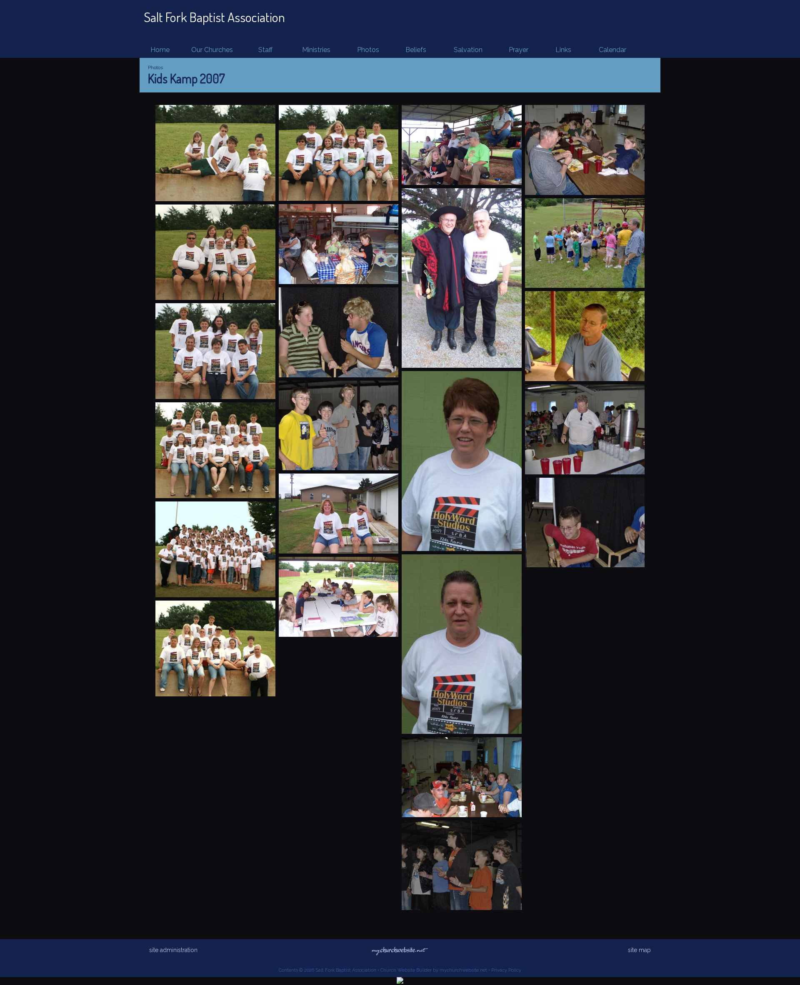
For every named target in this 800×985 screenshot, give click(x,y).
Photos (155, 67)
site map (639, 950)
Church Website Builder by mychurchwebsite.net (433, 970)
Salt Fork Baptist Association (214, 16)
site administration (173, 950)
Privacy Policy (506, 970)
